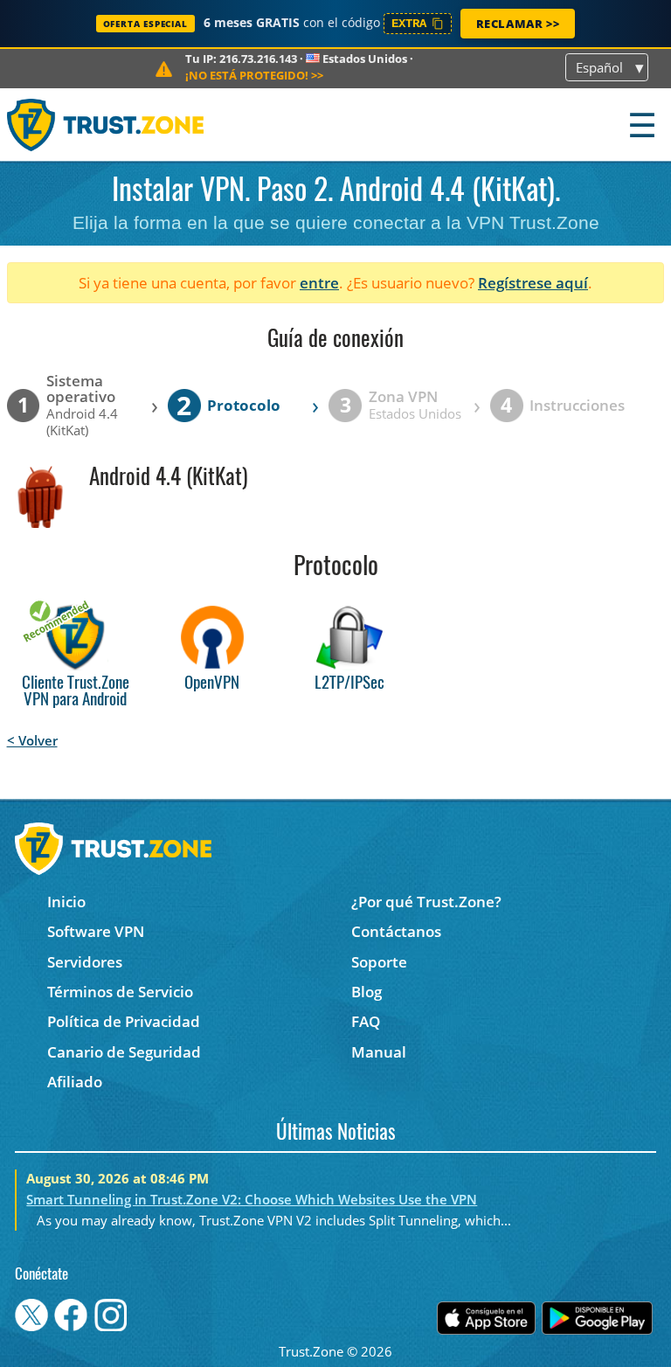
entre (319, 283)
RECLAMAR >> (518, 23)
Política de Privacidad (123, 1021)
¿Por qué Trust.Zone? (426, 902)
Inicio (66, 902)
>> (254, 75)
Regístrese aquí (533, 283)
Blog (366, 992)
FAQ (365, 1021)
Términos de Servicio (120, 992)
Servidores (84, 962)
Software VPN (95, 931)
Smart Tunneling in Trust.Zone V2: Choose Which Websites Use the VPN (251, 1199)
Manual (378, 1052)
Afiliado (74, 1082)
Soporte (379, 962)
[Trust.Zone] (106, 124)
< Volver (32, 740)
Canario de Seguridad (124, 1052)
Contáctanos (396, 931)
